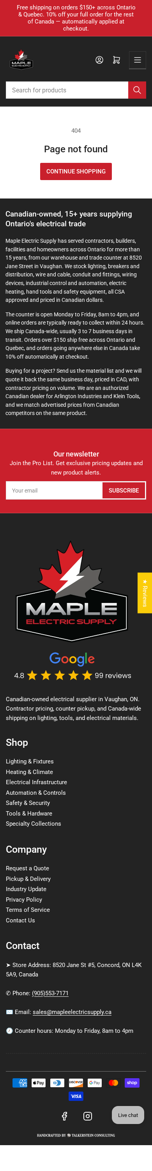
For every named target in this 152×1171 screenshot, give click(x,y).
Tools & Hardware (29, 813)
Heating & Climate (29, 772)
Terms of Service (28, 909)
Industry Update (26, 889)
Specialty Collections (33, 823)
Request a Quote (27, 868)
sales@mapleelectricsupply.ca (72, 1012)
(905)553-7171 (50, 993)
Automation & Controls (36, 792)
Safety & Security (28, 803)
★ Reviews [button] (144, 593)
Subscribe (124, 490)
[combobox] (76, 90)
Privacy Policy (24, 899)
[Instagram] (87, 1116)
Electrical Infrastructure (36, 782)
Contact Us (20, 920)
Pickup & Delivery (28, 878)
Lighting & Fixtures (30, 761)
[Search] (137, 90)
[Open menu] (137, 60)
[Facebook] (64, 1116)
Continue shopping (76, 171)
